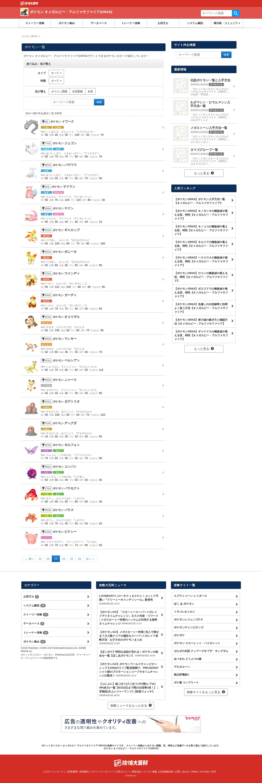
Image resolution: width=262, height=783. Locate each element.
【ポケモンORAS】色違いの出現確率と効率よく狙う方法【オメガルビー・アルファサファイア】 (201, 308)
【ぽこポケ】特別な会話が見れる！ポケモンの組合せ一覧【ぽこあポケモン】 (128, 653)
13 (55, 558)
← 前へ (29, 558)
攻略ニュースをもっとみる (128, 705)
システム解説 (195, 23)
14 (63, 558)
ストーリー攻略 (35, 23)
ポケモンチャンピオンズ (189, 627)
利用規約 (84, 771)
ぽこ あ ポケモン (184, 603)
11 (40, 558)
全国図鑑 (77, 91)
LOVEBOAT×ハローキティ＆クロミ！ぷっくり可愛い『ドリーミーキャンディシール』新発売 (128, 599)
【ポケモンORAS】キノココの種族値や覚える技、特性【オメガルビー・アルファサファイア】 (201, 230)
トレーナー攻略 (130, 23)
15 (71, 558)
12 (47, 558)
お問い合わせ (182, 771)
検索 (236, 13)
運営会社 (136, 771)
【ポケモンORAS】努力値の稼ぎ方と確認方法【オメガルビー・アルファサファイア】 (201, 321)
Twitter (194, 771)
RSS (213, 771)
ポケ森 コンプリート (186, 682)
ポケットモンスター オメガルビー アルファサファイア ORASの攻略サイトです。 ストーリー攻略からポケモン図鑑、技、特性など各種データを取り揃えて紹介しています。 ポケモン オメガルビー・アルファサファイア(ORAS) (131, 747)
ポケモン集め (67, 23)
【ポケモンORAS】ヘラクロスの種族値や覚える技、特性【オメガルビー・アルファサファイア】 (201, 261)
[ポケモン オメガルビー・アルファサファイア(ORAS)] (76, 16)
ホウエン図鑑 (59, 91)
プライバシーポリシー (102, 771)
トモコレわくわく (184, 611)
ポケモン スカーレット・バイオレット (197, 643)
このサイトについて (53, 771)
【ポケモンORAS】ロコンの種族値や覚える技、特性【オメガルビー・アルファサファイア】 (201, 276)
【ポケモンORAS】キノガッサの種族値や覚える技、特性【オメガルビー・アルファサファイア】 (201, 214)
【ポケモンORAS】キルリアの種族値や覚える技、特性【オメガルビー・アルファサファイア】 (201, 245)
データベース (99, 23)
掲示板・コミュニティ (227, 23)
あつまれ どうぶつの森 (188, 658)
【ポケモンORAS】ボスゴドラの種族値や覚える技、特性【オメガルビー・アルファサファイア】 (201, 292)
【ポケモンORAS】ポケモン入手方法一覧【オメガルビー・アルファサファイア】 (199, 201)
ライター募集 (150, 771)
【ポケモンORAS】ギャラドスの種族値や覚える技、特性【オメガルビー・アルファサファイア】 (201, 335)
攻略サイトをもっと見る (203, 692)
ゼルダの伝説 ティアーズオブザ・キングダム (201, 650)
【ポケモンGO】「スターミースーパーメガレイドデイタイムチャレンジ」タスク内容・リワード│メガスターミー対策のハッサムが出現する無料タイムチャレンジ (128, 617)
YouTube (204, 771)
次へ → (90, 558)
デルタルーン (182, 666)
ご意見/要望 (71, 771)
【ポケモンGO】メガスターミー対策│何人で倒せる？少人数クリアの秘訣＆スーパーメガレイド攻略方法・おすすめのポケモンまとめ (129, 637)
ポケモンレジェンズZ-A (188, 619)
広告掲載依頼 (166, 771)
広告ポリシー (123, 771)
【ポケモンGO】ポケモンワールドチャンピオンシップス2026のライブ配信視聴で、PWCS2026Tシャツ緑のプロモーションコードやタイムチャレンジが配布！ (129, 669)
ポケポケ (179, 635)
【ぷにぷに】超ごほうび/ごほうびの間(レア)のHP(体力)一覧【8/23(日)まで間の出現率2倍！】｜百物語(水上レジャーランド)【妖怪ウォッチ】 (129, 689)
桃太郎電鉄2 (181, 674)
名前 (90, 91)
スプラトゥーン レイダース (190, 595)
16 (79, 558)
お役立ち (163, 23)
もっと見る (201, 173)
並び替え (40, 91)
